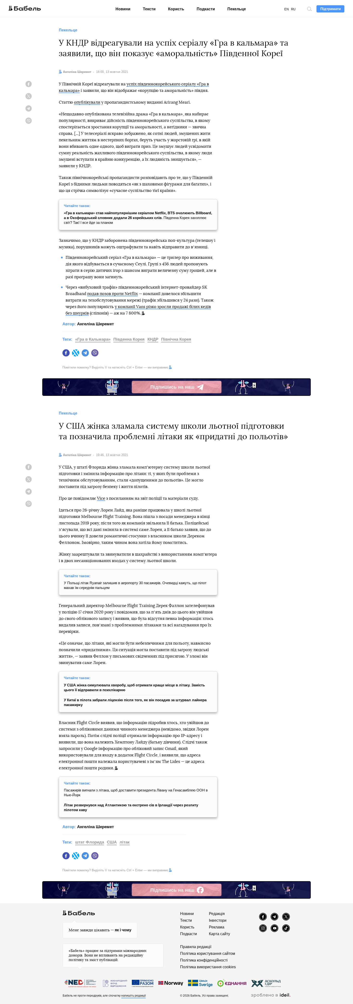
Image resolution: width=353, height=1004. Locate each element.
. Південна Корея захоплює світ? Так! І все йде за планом (138, 218)
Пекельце (236, 9)
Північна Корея (176, 339)
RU (293, 9)
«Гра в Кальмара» (92, 339)
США (112, 842)
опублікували (87, 102)
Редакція (217, 914)
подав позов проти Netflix (112, 294)
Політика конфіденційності (204, 960)
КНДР (152, 339)
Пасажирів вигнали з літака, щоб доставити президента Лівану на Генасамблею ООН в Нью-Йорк (136, 792)
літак (125, 842)
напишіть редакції (133, 995)
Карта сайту (219, 934)
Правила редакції (195, 947)
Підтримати (330, 9)
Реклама (216, 927)
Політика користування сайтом (207, 953)
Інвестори (217, 920)
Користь (176, 9)
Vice (101, 498)
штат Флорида (89, 842)
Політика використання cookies (208, 967)
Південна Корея (129, 339)
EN (286, 9)
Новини (123, 9)
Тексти (149, 9)
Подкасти (206, 9)
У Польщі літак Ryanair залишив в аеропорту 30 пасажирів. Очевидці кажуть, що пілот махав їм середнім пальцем (135, 585)
